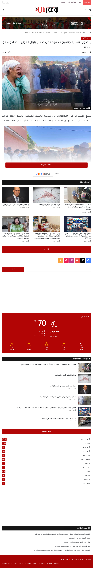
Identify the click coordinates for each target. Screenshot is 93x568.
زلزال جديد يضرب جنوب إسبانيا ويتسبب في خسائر (59, 418)
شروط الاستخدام (30, 563)
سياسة (87, 475)
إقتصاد (87, 463)
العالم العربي (85, 459)
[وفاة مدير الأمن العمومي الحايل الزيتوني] (15, 194)
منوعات (87, 471)
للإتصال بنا (6, 563)
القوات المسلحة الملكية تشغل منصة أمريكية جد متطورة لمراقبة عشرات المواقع (78, 207)
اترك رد (46, 249)
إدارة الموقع (85, 52)
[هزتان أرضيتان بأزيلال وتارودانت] (46, 194)
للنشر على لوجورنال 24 (45, 563)
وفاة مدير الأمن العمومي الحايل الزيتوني (16, 205)
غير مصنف (86, 467)
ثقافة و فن (86, 455)
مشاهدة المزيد (47, 165)
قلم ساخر (86, 483)
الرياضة (87, 443)
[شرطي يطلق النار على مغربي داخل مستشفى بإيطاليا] (84, 400)
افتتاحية (87, 479)
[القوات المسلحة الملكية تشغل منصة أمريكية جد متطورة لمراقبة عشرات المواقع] (77, 194)
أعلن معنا (57, 563)
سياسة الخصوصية (17, 563)
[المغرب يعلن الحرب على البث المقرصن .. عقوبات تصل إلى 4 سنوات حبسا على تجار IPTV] (77, 224)
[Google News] (43, 174)
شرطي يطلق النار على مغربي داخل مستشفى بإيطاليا (58, 397)
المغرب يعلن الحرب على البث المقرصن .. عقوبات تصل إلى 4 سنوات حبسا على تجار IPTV (77, 236)
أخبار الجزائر (86, 451)
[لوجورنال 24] (46, 10)
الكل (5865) (46, 432)
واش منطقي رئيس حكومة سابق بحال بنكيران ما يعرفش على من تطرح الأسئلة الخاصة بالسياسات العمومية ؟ (47, 236)
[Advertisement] (46, 292)
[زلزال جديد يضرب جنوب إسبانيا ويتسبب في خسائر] (84, 422)
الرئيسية (87, 33)
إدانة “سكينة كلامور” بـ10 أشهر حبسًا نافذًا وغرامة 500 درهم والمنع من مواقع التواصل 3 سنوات (15, 236)
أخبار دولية (86, 447)
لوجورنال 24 (64, 559)
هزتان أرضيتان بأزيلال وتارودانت (71, 2)
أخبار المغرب (79, 33)
